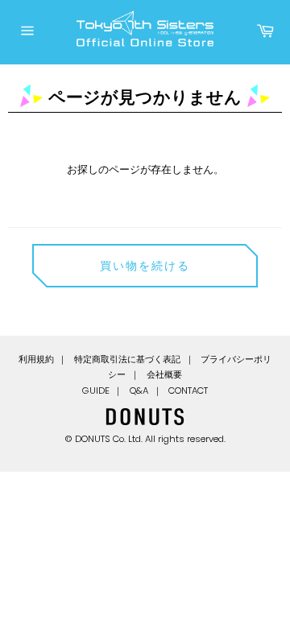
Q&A (139, 390)
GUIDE (96, 390)
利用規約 (36, 359)
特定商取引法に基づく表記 (127, 359)
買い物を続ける (145, 266)
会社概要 (164, 374)
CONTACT (188, 390)
